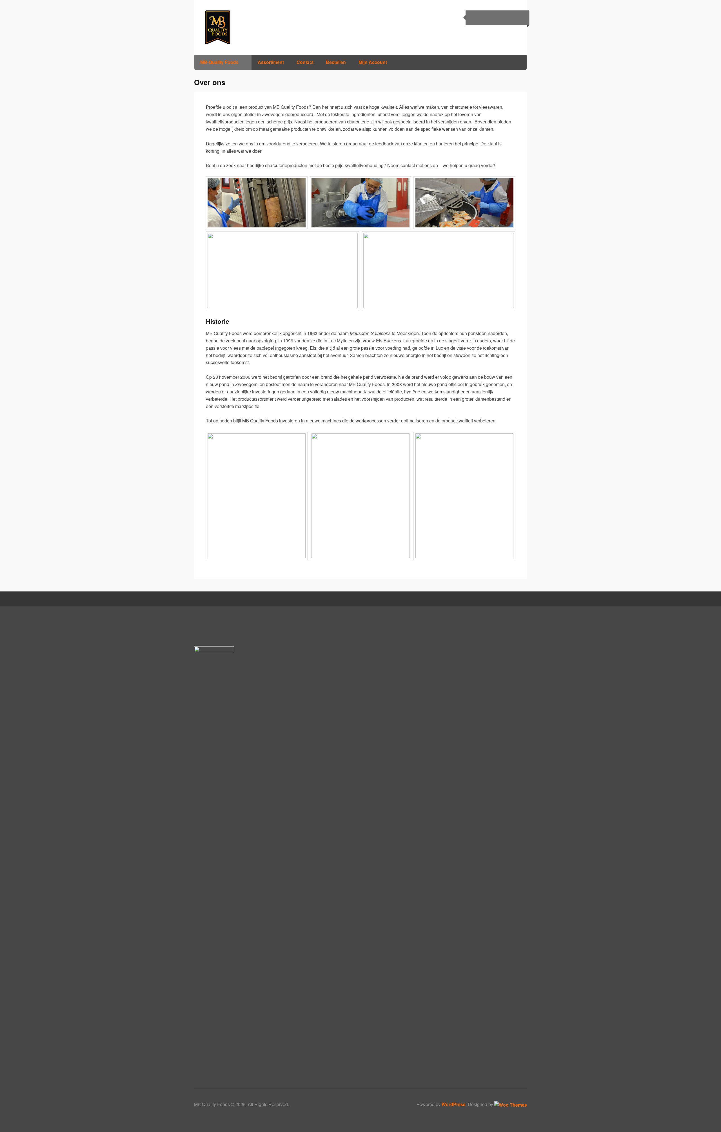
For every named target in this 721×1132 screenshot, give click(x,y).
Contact (305, 62)
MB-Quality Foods (219, 62)
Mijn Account (373, 62)
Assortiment (271, 62)
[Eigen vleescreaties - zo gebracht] (232, 27)
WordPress (454, 1104)
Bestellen (336, 62)
